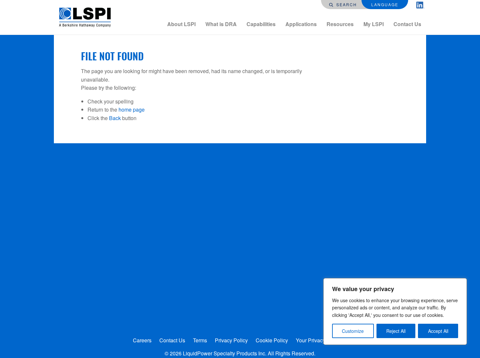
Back (115, 118)
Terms (200, 340)
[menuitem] (181, 24)
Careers (142, 340)
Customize (353, 331)
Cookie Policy (272, 340)
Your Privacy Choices (321, 340)
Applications (301, 24)
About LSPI (181, 24)
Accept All (438, 331)
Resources (340, 24)
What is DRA (221, 24)
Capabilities (261, 24)
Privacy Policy (231, 340)
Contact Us (407, 24)
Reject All (396, 331)
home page (132, 109)
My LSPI (373, 24)
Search (346, 4)
